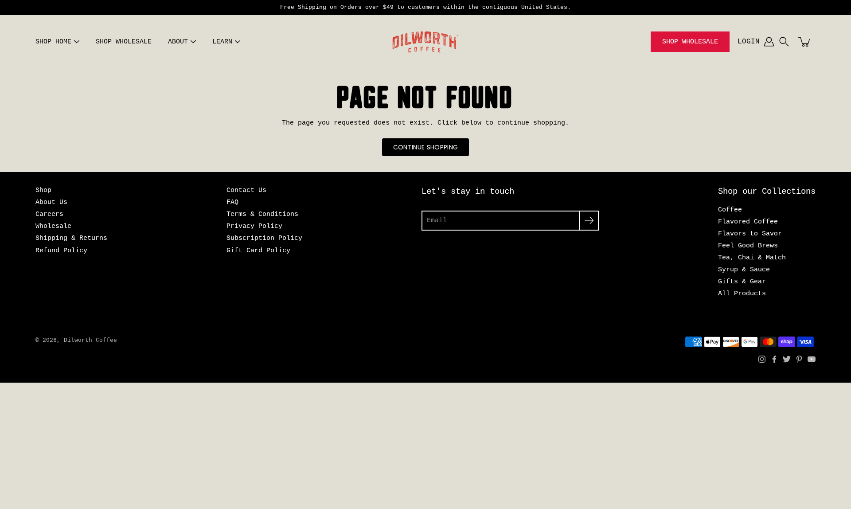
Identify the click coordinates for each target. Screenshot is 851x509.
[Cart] (805, 41)
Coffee (730, 209)
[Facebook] (774, 359)
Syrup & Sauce (744, 269)
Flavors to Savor (750, 233)
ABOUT (178, 42)
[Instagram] (762, 359)
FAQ (232, 202)
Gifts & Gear (742, 281)
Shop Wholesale (690, 42)
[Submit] (589, 221)
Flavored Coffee (748, 221)
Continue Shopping (425, 147)
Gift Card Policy (258, 250)
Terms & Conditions (262, 214)
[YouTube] (812, 359)
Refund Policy (61, 250)
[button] (784, 42)
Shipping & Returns (71, 238)
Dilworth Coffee (90, 340)
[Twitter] (787, 359)
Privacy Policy (254, 226)
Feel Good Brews (748, 245)
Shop (43, 190)
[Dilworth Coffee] (425, 42)
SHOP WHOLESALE (124, 42)
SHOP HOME (53, 42)
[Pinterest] (799, 359)
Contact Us (246, 190)
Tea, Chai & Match (752, 257)
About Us (51, 202)
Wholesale (53, 226)
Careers (49, 214)
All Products (742, 293)
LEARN (222, 42)
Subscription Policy (264, 238)
